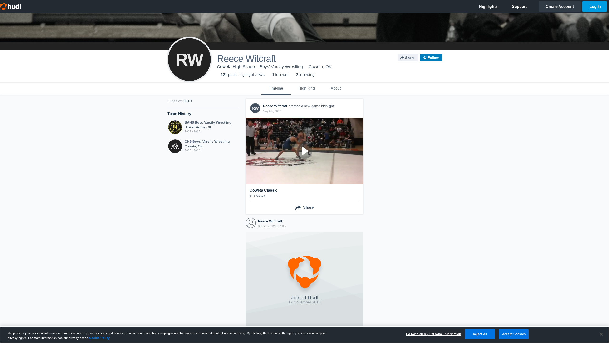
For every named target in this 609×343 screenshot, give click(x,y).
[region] (304, 334)
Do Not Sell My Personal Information (433, 334)
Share (409, 58)
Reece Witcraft (270, 221)
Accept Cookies (514, 334)
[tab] (276, 89)
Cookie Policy (99, 338)
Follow (433, 58)
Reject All (480, 334)
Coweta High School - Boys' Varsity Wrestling (260, 66)
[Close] (601, 334)
